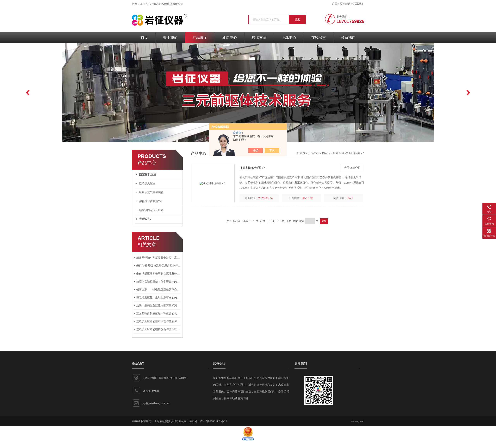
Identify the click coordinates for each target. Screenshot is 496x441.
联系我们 (358, 3)
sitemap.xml (357, 421)
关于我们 (170, 38)
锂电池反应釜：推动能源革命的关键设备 (158, 297)
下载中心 (289, 38)
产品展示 (200, 38)
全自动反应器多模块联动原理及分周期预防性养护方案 (158, 273)
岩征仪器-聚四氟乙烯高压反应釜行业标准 (158, 265)
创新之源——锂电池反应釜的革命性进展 (158, 289)
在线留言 (348, 3)
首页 (144, 38)
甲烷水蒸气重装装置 (151, 192)
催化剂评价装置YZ (150, 201)
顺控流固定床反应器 (151, 210)
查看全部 (145, 219)
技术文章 (259, 38)
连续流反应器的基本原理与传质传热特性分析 (158, 321)
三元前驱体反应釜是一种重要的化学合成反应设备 (158, 313)
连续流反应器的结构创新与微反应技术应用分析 (158, 329)
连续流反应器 (147, 183)
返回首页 (337, 3)
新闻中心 (229, 38)
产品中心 (313, 153)
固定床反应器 (148, 174)
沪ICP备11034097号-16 (213, 421)
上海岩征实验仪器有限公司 (167, 4)
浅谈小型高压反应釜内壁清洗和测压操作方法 (158, 305)
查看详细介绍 (352, 167)
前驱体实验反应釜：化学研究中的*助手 (158, 281)
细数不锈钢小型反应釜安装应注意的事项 (158, 257)
